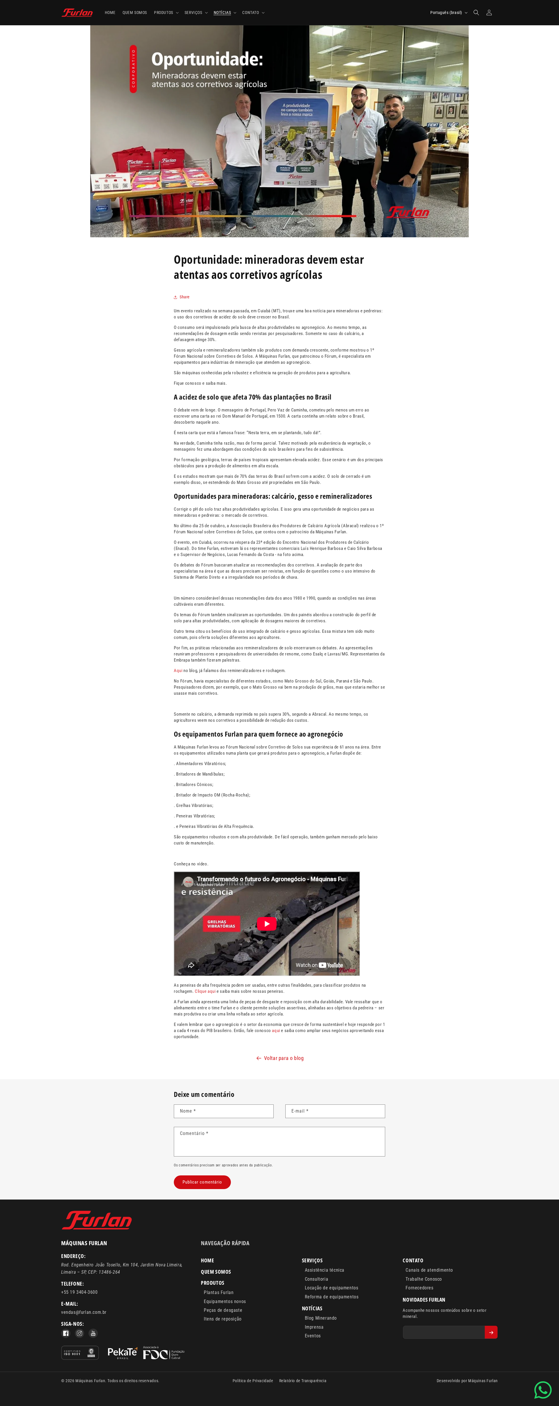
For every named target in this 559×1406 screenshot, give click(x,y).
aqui (276, 1030)
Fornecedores (419, 1288)
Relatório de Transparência (303, 1380)
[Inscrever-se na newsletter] (491, 1332)
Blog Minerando (321, 1318)
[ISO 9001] (80, 1354)
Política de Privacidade (253, 1380)
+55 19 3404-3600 (79, 1292)
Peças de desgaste (223, 1310)
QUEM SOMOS (216, 1271)
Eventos (313, 1336)
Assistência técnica (324, 1270)
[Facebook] (65, 1333)
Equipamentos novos (225, 1301)
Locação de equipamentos (331, 1288)
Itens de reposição (223, 1319)
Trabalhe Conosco (424, 1279)
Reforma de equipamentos (332, 1297)
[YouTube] (93, 1333)
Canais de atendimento (429, 1270)
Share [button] (185, 297)
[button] (166, 12)
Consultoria (316, 1279)
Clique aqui (205, 991)
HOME (207, 1260)
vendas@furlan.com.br (84, 1312)
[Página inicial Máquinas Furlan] (97, 1229)
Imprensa (314, 1327)
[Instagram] (79, 1333)
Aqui (178, 670)
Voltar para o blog (284, 1058)
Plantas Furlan (218, 1292)
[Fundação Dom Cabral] (146, 1354)
